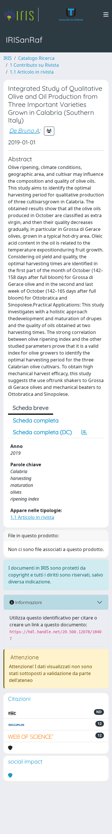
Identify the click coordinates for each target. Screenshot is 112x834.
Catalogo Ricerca (36, 58)
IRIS (7, 58)
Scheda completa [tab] (36, 420)
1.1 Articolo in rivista (32, 72)
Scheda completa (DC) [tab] (42, 432)
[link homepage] (20, 14)
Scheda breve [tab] (31, 407)
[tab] (84, 432)
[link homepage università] (71, 14)
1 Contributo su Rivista (34, 65)
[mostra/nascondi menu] (106, 14)
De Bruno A (24, 130)
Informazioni (28, 602)
